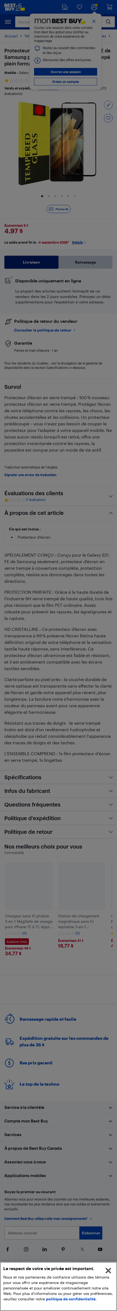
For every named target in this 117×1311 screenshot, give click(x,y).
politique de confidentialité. (71, 1299)
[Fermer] (108, 1271)
